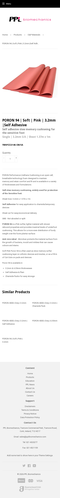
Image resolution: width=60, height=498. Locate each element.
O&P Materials (34, 35)
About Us (30, 388)
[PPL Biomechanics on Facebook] (29, 466)
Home (5, 35)
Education (30, 381)
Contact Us (30, 392)
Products (18, 35)
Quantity (6, 153)
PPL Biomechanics (32, 474)
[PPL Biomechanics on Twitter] (24, 466)
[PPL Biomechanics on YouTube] (34, 466)
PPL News (30, 384)
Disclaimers (30, 406)
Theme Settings (46, 455)
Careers (30, 395)
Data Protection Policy (30, 417)
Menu (8, 4)
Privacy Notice (30, 414)
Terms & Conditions (30, 410)
